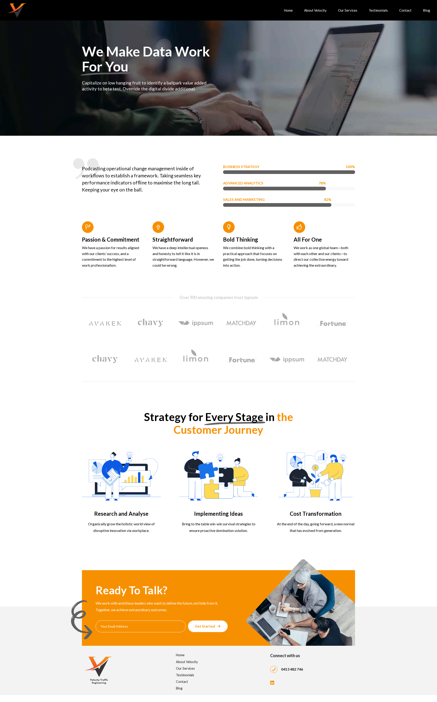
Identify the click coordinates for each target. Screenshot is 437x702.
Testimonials (378, 10)
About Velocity (315, 10)
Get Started (205, 626)
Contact (405, 10)
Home (288, 10)
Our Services (347, 10)
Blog (426, 10)
